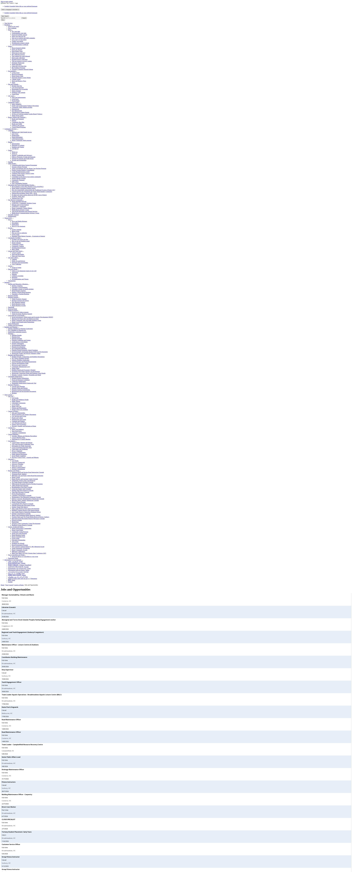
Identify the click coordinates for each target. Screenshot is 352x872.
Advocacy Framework (18, 462)
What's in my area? (13, 26)
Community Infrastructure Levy (21, 366)
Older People (12, 163)
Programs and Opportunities (20, 262)
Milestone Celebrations (18, 551)
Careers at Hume (13, 411)
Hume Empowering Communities (21, 528)
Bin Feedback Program (18, 68)
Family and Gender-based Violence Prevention (25, 106)
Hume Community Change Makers (22, 208)
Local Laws (15, 99)
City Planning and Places (19, 423)
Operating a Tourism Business (20, 294)
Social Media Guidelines (19, 456)
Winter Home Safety (18, 115)
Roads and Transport (18, 119)
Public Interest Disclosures (19, 454)
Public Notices (16, 401)
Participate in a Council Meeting (21, 439)
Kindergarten (15, 135)
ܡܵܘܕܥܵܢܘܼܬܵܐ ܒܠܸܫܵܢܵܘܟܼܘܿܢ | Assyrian (18, 572)
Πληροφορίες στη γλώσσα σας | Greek (19, 568)
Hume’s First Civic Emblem (20, 409)
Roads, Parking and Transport (16, 117)
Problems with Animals (18, 92)
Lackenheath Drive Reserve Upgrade (22, 503)
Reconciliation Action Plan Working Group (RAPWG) (27, 186)
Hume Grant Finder (17, 530)
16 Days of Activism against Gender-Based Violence (27, 114)
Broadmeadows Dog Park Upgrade (22, 487)
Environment (12, 71)
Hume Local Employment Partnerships (23, 322)
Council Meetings (13, 434)
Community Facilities (14, 238)
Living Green (16, 72)
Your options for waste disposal (21, 56)
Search (3, 18)
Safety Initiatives (16, 104)
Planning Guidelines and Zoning (21, 340)
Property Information (18, 343)
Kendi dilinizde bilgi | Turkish (16, 563)
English (10, 582)
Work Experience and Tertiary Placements (24, 414)
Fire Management (17, 110)
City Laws (11, 96)
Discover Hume (12, 269)
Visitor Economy (13, 310)
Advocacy (11, 459)
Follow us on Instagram (24, 271)
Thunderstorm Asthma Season (20, 112)
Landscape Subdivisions (19, 381)
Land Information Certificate (20, 44)
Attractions (15, 272)
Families (10, 162)
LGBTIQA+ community (19, 206)
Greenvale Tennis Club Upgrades (21, 489)
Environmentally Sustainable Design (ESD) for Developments (30, 352)
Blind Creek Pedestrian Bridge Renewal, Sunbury (26, 515)
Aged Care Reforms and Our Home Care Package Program (29, 168)
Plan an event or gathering (19, 233)
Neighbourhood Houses (19, 248)
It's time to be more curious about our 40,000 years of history (29, 195)
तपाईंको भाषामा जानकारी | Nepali (17, 575)
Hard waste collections (18, 58)
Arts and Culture (13, 257)
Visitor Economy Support (19, 299)
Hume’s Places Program (19, 502)
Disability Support (13, 215)
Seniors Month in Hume (19, 178)
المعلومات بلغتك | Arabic (15, 561)
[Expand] (11, 25)
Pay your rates (16, 31)
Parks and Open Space (18, 256)
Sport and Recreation (18, 254)
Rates (9, 30)
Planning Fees (16, 337)
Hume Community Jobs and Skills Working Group (26, 320)
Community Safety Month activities (22, 107)
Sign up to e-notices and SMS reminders (23, 38)
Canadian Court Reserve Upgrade (21, 495)
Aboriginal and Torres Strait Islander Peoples (21, 185)
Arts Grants (15, 541)
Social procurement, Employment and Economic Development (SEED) (32, 317)
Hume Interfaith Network (19, 201)
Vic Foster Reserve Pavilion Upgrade (22, 482)
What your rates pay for (18, 36)
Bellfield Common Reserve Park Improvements (25, 510)
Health (10, 142)
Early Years (15, 134)
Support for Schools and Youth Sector (23, 158)
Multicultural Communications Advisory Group (25, 213)
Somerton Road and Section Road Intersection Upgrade (28, 472)
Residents (7, 25)
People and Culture (17, 418)
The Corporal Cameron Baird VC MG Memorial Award (28, 546)
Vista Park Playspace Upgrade (20, 492)
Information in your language (12, 560)
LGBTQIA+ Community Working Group (24, 203)
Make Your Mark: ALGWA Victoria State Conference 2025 (29, 553)
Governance (11, 441)
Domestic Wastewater (18, 63)
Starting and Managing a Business (18, 284)
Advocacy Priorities (17, 464)
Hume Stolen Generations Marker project (24, 188)
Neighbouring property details (20, 43)
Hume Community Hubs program (21, 140)
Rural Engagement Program (20, 545)
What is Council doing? (18, 467)
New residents (12, 28)
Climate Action (16, 79)
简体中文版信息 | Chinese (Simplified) (19, 565)
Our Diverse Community (15, 200)
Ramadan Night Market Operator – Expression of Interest (28, 236)
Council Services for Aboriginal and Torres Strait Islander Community (32, 191)
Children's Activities (17, 276)
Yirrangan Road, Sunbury (19, 474)
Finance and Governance (19, 424)
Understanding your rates (19, 33)
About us (14, 153)
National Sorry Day (17, 198)
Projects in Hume (17, 520)
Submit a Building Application (20, 360)
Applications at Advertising (19, 342)
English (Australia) (20, 6)
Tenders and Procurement (15, 325)
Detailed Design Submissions (20, 378)
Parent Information (17, 137)
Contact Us (11, 428)
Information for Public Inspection (21, 446)
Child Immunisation (17, 139)
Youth (10, 150)
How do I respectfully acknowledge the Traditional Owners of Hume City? (33, 190)
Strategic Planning (13, 385)
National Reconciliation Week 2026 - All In (24, 193)
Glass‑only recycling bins (19, 66)
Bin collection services (18, 54)
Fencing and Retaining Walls (20, 363)
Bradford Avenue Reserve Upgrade (22, 525)
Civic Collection (16, 264)
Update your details (17, 41)
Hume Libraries (16, 243)
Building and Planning (10, 327)
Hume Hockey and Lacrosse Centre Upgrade (25, 479)
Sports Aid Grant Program (19, 533)
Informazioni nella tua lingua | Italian (18, 570)
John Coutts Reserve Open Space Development (25, 508)
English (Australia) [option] (20, 13)
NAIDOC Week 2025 (18, 196)
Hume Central (16, 477)
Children (10, 130)
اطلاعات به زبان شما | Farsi (16, 573)
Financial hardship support (19, 35)
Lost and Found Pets (18, 87)
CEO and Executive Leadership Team (23, 444)
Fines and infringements (19, 97)
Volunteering (11, 281)
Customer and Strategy (18, 421)
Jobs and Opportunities (18, 413)
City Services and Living (19, 416)
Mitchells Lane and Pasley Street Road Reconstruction (27, 475)
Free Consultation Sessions (19, 183)
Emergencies (15, 109)
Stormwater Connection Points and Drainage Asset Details (28, 373)
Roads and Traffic (17, 124)
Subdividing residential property (17, 332)
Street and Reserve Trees (19, 81)
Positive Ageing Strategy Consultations (23, 170)
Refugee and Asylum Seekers (20, 205)
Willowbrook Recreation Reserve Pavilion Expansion (27, 484)
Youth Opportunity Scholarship (21, 548)
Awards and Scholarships (19, 160)
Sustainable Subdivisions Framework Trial (24, 383)
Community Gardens (18, 246)
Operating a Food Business (19, 287)
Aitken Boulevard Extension (20, 485)
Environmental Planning (19, 345)
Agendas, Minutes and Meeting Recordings (24, 436)
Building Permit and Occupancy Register (23, 370)
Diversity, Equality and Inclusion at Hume (24, 426)
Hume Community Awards (19, 550)
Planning (10, 333)
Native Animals (16, 91)
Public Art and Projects (18, 261)
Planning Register (17, 338)
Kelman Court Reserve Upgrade (21, 513)
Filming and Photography (19, 408)
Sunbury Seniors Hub (18, 175)
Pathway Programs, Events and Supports (23, 157)
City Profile (15, 398)
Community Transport (18, 180)
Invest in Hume (12, 309)
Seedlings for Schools (18, 543)
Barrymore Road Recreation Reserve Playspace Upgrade (28, 518)
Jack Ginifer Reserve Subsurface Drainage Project (26, 512)
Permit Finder (16, 101)
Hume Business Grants (18, 304)
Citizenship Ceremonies (18, 403)
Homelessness (12, 216)
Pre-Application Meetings (19, 348)
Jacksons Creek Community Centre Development (26, 523)
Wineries (14, 274)
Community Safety (13, 102)
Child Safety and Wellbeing (20, 449)
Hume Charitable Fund (18, 537)
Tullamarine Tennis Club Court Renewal (23, 480)
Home (2, 585)
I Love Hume (16, 404)
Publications (15, 224)
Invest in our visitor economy (20, 312)
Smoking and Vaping (18, 147)
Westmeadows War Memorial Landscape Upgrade (26, 497)
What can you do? (17, 466)
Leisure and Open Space (15, 251)
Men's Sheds (15, 249)
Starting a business (17, 286)
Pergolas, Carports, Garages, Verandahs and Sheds (26, 375)
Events (10, 228)
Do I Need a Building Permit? (20, 358)
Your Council (8, 394)
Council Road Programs (19, 127)
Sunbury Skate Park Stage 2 (20, 507)
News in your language (18, 226)
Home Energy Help (17, 76)
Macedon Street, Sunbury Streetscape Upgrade (25, 500)
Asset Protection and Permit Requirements (24, 361)
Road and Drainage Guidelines (21, 380)
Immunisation (16, 143)
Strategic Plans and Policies (20, 388)
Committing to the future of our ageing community (26, 177)
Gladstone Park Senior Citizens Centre (23, 173)
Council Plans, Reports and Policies (22, 442)
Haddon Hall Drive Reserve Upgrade (22, 490)
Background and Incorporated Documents (24, 391)
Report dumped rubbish (18, 48)
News (9, 219)
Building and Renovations (15, 355)
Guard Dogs (15, 94)
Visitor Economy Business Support (22, 314)
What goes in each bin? (18, 53)
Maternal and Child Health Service (22, 132)
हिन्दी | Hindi (11, 580)
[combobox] (10, 10)
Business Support (13, 297)
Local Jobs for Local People (16, 315)
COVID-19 (15, 148)
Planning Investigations (18, 347)
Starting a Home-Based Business (21, 292)
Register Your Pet (17, 86)
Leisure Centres (16, 252)
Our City (10, 396)
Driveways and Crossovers (19, 365)
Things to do (8, 218)
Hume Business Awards (19, 305)
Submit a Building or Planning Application (20, 328)
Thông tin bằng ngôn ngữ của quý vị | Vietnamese (22, 578)
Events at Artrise (16, 267)
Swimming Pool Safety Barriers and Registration (26, 371)
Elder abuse (15, 181)
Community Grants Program (20, 532)
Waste (10, 46)
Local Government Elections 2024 (22, 447)
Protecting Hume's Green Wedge (21, 77)
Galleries (14, 259)
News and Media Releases (19, 221)
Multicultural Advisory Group (20, 210)
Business (7, 282)
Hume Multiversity (13, 323)
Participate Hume (13, 558)
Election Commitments (18, 469)
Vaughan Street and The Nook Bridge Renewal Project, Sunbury (30, 517)
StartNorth (11, 307)
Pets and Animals (13, 84)
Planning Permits (17, 335)
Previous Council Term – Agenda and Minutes (25, 457)
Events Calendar (16, 229)
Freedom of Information (19, 452)
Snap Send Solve (17, 431)
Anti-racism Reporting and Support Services (24, 211)
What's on (15, 152)
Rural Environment (17, 74)
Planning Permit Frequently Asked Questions (25, 350)
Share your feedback (18, 429)
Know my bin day (17, 49)
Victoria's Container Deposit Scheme (22, 69)
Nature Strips (15, 368)
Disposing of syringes (18, 145)
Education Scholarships (18, 540)
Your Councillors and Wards (16, 555)
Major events (15, 231)
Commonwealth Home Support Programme (24, 165)
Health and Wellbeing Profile (20, 399)
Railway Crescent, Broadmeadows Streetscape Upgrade (28, 499)
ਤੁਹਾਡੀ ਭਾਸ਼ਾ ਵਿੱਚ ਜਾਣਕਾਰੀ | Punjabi (18, 567)
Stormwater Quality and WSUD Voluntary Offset (26, 353)
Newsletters (15, 223)
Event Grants (15, 234)
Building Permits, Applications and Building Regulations (28, 357)
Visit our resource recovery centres (22, 61)
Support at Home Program (19, 167)
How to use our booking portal (21, 241)
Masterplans (15, 522)
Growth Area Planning (18, 386)
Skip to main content (7, 1)
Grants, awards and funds (15, 527)
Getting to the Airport (18, 125)
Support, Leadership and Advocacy (22, 155)
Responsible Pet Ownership (20, 89)
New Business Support (18, 302)
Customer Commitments (19, 432)
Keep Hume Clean (17, 51)
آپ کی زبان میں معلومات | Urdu (18, 577)
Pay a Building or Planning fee (17, 330)
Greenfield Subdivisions (15, 376)
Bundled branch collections (19, 59)
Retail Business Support (19, 290)
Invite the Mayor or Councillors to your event (25, 556)
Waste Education (16, 64)
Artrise (10, 266)
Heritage (14, 393)
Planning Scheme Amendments (21, 390)
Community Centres (17, 244)
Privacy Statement (17, 451)
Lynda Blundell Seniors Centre (21, 172)
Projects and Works (13, 470)
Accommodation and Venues (20, 279)
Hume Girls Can (16, 406)
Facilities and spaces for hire (20, 239)
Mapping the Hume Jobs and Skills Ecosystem (25, 319)
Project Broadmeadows (18, 494)
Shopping (14, 277)
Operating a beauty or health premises (23, 289)
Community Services (10, 129)
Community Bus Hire (18, 122)
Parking (14, 120)
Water (13, 82)
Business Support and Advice (20, 300)
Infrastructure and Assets (19, 419)
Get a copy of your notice (19, 39)
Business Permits (13, 295)
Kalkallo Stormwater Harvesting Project (23, 505)
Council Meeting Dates (18, 437)
